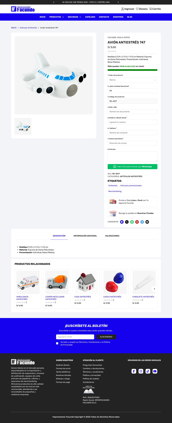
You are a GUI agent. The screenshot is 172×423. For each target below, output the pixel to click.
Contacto (104, 17)
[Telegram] (142, 222)
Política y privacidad (92, 375)
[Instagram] (141, 371)
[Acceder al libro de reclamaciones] (89, 390)
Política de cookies (91, 379)
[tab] (59, 236)
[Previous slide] (17, 289)
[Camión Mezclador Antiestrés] (57, 282)
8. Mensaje (111, 149)
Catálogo (90, 17)
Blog (129, 17)
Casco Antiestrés (112, 297)
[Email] (147, 222)
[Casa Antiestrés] (86, 282)
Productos (55, 17)
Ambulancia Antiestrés (22, 298)
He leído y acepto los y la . (85, 343)
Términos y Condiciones (89, 342)
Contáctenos (88, 382)
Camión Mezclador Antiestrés (54, 298)
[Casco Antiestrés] (115, 282)
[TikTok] (148, 371)
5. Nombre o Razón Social (117, 118)
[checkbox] (57, 343)
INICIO (13, 28)
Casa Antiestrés (82, 297)
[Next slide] (154, 289)
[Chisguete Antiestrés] (144, 282)
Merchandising (114, 191)
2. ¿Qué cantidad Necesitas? (118, 86)
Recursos (73, 17)
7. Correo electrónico (115, 139)
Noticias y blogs (63, 379)
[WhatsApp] (132, 222)
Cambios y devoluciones (93, 368)
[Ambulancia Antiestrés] (28, 282)
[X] (127, 222)
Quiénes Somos (63, 365)
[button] (89, 39)
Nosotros (118, 17)
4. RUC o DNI (112, 107)
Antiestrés (112, 185)
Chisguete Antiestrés (143, 297)
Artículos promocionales (131, 185)
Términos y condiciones (93, 372)
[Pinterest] (137, 222)
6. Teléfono (112, 128)
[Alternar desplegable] (63, 17)
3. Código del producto (116, 97)
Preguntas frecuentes (92, 365)
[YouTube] (155, 371)
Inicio (42, 17)
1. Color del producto (115, 75)
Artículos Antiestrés (28, 28)
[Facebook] (122, 222)
